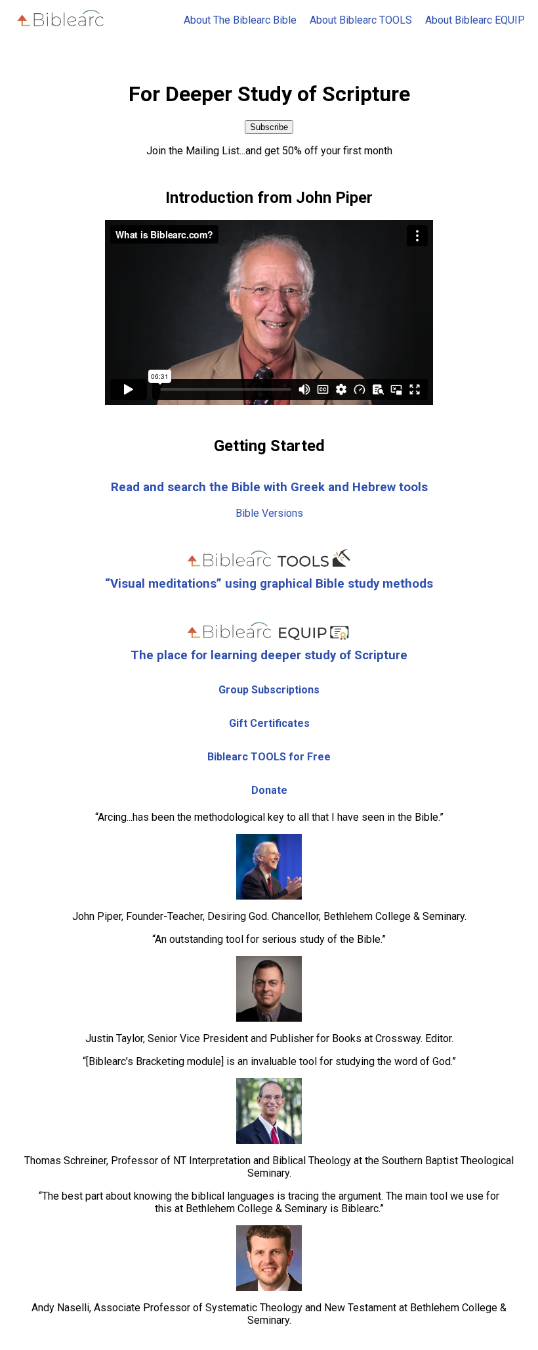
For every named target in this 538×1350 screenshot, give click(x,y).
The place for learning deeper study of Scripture (269, 655)
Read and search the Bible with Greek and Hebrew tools (269, 487)
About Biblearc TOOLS (361, 20)
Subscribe (269, 127)
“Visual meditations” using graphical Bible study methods (269, 584)
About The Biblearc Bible (240, 20)
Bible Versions (269, 513)
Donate (269, 790)
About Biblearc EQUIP (475, 20)
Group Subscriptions (269, 690)
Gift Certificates (269, 723)
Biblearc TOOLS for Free (269, 757)
